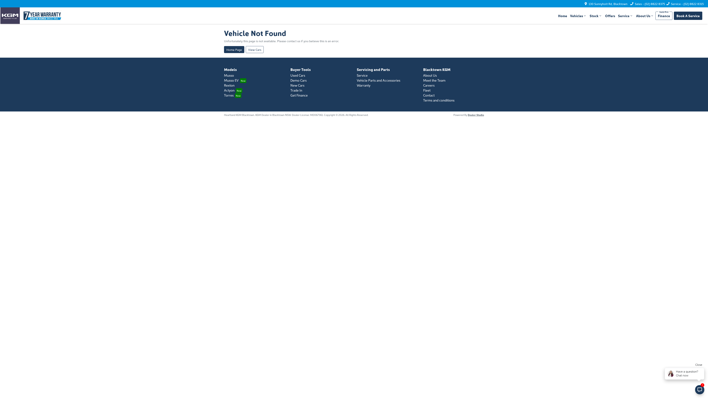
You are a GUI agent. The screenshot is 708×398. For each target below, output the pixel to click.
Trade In (296, 90)
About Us (643, 15)
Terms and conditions (438, 100)
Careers (429, 85)
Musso (229, 75)
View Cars (254, 50)
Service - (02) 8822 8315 (687, 4)
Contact (429, 95)
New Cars (297, 85)
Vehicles (576, 15)
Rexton (229, 85)
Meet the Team (434, 80)
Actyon (229, 90)
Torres (229, 95)
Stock (594, 15)
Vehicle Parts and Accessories (378, 80)
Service (623, 15)
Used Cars (297, 75)
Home (562, 15)
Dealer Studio (476, 115)
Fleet (427, 90)
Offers (610, 15)
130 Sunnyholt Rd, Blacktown (608, 4)
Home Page (234, 50)
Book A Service (688, 15)
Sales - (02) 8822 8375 (650, 4)
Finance (664, 15)
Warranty (363, 85)
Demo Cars (298, 80)
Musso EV (231, 80)
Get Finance (299, 95)
